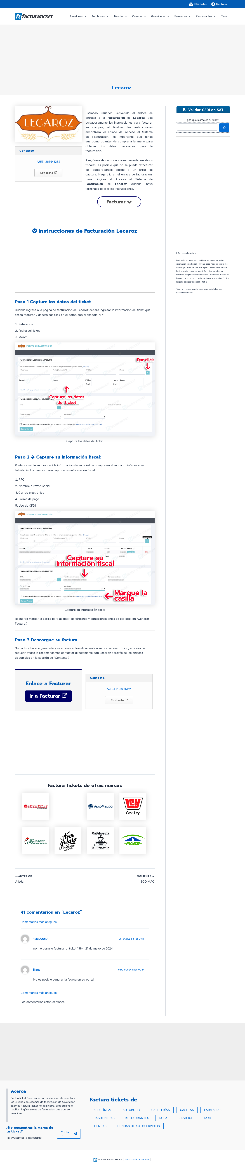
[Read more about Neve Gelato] (68, 840)
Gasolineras (158, 16)
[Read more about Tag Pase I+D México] (132, 840)
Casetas (137, 16)
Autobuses (98, 16)
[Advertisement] (122, 53)
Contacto (47, 173)
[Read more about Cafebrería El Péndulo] (100, 840)
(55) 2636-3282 (49, 161)
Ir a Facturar (46, 696)
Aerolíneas (76, 16)
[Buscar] (224, 127)
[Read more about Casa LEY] (132, 806)
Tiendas (118, 16)
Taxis (224, 16)
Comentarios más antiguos (39, 922)
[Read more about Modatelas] (35, 806)
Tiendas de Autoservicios (138, 1126)
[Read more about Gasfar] (35, 840)
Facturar (117, 201)
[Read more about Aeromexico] (100, 806)
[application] (84, 16)
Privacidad (131, 1159)
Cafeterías (160, 1110)
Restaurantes (204, 16)
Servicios (185, 1118)
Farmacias (180, 16)
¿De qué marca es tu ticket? (203, 119)
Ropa (163, 1118)
